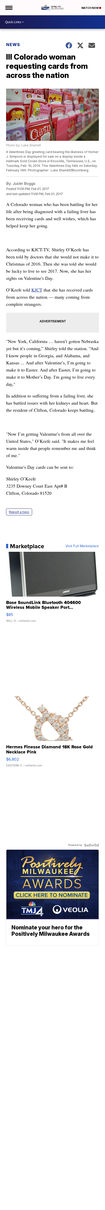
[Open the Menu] (8, 7)
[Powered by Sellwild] (91, 845)
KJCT (36, 290)
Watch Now (90, 7)
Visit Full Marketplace (82, 546)
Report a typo (19, 512)
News (13, 44)
